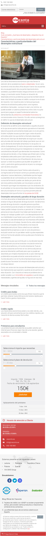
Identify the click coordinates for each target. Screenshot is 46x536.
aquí (28, 528)
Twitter (15, 480)
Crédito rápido (7, 309)
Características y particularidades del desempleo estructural (23, 39)
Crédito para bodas (9, 292)
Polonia (7, 466)
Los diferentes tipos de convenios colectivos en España (21, 511)
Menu (4, 26)
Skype (4, 480)
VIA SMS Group (10, 470)
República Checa (33, 463)
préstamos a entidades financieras (26, 115)
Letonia (7, 463)
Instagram (20, 480)
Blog (2, 33)
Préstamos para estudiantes (13, 326)
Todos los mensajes (37, 286)
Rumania (18, 463)
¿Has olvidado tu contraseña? (34, 13)
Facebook (9, 480)
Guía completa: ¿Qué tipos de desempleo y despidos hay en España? (22, 36)
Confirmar (40, 517)
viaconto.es (10, 439)
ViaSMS (21, 20)
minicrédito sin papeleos (24, 275)
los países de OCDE (31, 193)
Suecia (17, 466)
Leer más (6, 302)
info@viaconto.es (12, 442)
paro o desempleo (28, 84)
